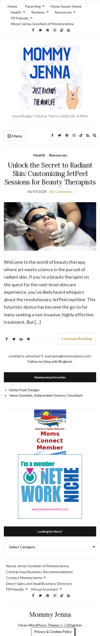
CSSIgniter (73, 625)
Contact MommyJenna (24, 577)
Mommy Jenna (50, 615)
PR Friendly (20, 18)
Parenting (33, 6)
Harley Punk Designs (24, 390)
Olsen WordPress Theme (38, 625)
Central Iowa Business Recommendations (39, 572)
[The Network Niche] (50, 486)
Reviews (38, 12)
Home (12, 6)
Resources (63, 12)
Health (16, 12)
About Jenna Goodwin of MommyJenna (42, 24)
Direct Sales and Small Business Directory (39, 583)
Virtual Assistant (44, 589)
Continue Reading (76, 338)
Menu (16, 135)
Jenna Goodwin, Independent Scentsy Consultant (46, 395)
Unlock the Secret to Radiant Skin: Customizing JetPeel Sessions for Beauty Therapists (50, 173)
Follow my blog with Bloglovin (50, 361)
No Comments (61, 191)
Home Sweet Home (66, 6)
